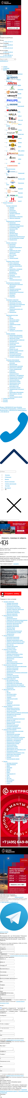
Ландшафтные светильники (14, 714)
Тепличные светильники (13, 624)
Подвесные (12, 329)
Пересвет (14, 193)
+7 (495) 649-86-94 (5, 902)
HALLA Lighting (10, 780)
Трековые (11, 207)
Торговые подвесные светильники (15, 609)
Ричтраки (11, 395)
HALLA (13, 116)
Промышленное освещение (13, 220)
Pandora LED (15, 179)
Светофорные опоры (14, 276)
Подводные (12, 296)
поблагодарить (23, 1011)
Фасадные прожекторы (15, 289)
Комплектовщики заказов (15, 397)
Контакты (5, 401)
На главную (8, 488)
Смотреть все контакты (6, 56)
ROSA (13, 146)
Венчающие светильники (13, 638)
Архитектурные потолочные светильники (17, 672)
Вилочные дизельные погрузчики (14, 362)
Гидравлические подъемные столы (15, 752)
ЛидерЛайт (14, 89)
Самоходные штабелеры (15, 367)
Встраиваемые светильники (14, 608)
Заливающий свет (14, 290)
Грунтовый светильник (15, 355)
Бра (10, 316)
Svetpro (14, 130)
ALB (13, 163)
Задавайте (16, 564)
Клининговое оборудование (16, 392)
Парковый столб (13, 352)
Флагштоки (12, 275)
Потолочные (12, 210)
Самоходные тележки (14, 381)
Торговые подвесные (14, 213)
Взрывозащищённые (14, 224)
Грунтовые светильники (13, 675)
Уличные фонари (13, 258)
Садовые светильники (12, 646)
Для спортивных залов (15, 301)
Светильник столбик (14, 338)
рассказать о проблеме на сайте (15, 1009)
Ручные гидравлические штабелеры (16, 737)
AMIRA (13, 85)
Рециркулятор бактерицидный (17, 236)
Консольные (12, 244)
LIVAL (13, 111)
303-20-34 (8, 52)
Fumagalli (14, 188)
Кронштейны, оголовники (15, 269)
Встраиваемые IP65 (14, 227)
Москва (6, 407)
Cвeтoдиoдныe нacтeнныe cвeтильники (17, 666)
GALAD (13, 93)
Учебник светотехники (8, 398)
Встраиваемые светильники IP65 (15, 621)
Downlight (11, 209)
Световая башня (13, 233)
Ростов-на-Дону (8, 410)
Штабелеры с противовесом (16, 375)
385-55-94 (8, 45)
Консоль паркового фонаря (16, 350)
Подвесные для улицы (15, 250)
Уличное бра (12, 344)
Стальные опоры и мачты (12, 260)
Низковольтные (13, 239)
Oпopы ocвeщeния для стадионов (15, 685)
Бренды (5, 69)
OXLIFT (14, 201)
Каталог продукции (8, 202)
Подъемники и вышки (14, 387)
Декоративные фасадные (15, 335)
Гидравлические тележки (15, 378)
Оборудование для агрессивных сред (14, 385)
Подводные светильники (13, 677)
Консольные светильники (13, 637)
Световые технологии (12, 763)
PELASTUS (15, 155)
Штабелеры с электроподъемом (14, 372)
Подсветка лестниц (14, 343)
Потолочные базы (13, 321)
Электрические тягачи (15, 383)
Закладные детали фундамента (14, 271)
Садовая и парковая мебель (16, 356)
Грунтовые (12, 295)
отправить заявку (13, 1011)
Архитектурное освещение (13, 282)
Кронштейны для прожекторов (17, 304)
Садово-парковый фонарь (16, 336)
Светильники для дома (12, 314)
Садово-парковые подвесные (16, 340)
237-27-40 (8, 48)
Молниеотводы (13, 273)
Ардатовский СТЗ (11, 773)
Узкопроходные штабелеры (16, 377)
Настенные (12, 215)
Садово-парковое (10, 333)
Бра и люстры (12, 255)
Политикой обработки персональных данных (13, 1090)
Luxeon (14, 138)
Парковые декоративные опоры (15, 640)
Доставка (5, 400)
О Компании (8, 477)
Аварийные (12, 232)
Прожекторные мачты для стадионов (16, 686)
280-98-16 (8, 55)
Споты (11, 326)
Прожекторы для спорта (15, 303)
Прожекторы (12, 222)
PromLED (14, 197)
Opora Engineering (11, 764)
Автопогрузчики (13, 364)
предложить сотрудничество (9, 1008)
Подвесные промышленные (16, 226)
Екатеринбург (17, 408)
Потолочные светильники (13, 606)
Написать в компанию (19, 897)
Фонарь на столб (13, 349)
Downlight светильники (12, 604)
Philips (13, 102)
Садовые (11, 256)
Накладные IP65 (13, 229)
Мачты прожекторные (14, 264)
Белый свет (15, 134)
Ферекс (14, 142)
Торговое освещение (11, 205)
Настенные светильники (13, 611)
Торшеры (11, 323)
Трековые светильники (12, 603)
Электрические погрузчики (16, 366)
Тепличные (12, 230)
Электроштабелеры (14, 380)
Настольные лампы (14, 320)
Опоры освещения (14, 263)
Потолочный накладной (15, 353)
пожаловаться (3, 1011)
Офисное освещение (14, 218)
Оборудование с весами (15, 393)
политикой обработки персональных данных (19, 955)
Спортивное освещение (12, 299)
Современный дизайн (14, 324)
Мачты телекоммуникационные (15, 278)
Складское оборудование (12, 359)
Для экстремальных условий (16, 238)
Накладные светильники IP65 (14, 623)
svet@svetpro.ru (4, 61)
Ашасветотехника (10, 168)
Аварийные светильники (13, 626)
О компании (6, 68)
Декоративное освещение (16, 216)
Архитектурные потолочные (16, 292)
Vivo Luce (14, 120)
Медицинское (12, 312)
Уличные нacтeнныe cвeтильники (14, 252)
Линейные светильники (12, 668)
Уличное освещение (11, 242)
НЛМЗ (13, 159)
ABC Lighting (15, 150)
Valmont (13, 97)
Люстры (11, 318)
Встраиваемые (13, 212)
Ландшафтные (13, 341)
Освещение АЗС (13, 235)
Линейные (12, 287)
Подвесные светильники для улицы (16, 641)
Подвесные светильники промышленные (17, 620)
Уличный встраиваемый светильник (16, 718)
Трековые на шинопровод (15, 330)
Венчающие (12, 246)
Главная (5, 66)
